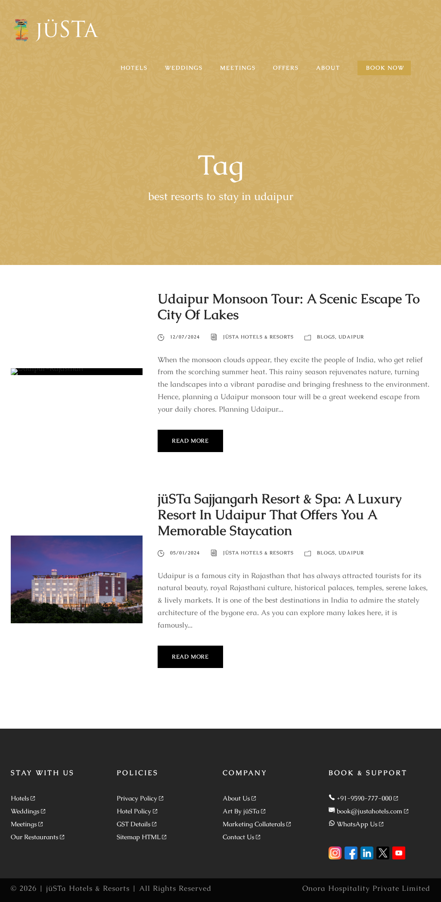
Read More (190, 440)
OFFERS (286, 67)
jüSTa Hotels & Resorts (258, 337)
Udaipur (351, 337)
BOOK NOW (385, 67)
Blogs (326, 337)
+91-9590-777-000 (364, 798)
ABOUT (328, 67)
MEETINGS (238, 67)
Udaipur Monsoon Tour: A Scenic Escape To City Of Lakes (289, 306)
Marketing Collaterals (254, 824)
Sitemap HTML (138, 837)
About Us (236, 798)
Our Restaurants (34, 837)
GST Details (133, 824)
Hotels (20, 798)
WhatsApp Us (357, 824)
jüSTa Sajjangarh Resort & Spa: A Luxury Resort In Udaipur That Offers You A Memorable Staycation (280, 514)
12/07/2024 (185, 337)
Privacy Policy (137, 798)
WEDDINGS (184, 67)
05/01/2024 (185, 553)
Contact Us (238, 837)
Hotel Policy (134, 811)
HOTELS (134, 67)
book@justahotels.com (369, 811)
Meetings (24, 824)
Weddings (25, 811)
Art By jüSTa (241, 811)
